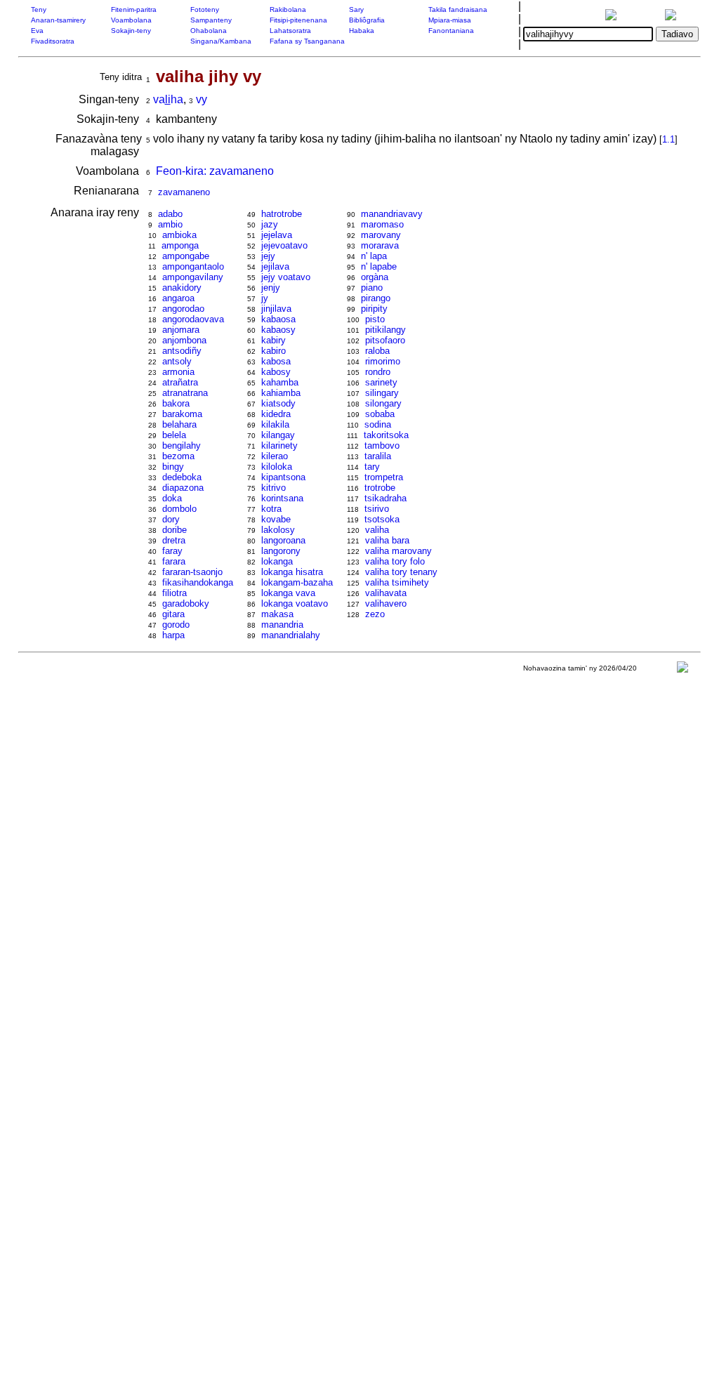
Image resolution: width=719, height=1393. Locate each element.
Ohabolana (208, 30)
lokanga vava (288, 593)
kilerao (274, 456)
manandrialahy (290, 635)
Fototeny (204, 9)
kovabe (276, 519)
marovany (381, 235)
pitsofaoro (385, 340)
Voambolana (131, 20)
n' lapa (374, 256)
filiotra (174, 593)
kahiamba (281, 393)
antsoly (177, 361)
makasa (277, 614)
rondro (377, 372)
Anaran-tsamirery (58, 20)
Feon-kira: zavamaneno (215, 171)
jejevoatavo (284, 245)
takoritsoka (386, 435)
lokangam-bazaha (297, 582)
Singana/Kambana (220, 41)
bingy (173, 466)
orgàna (374, 277)
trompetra (383, 477)
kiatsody (278, 403)
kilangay (278, 435)
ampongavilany (192, 277)
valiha (377, 529)
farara (173, 561)
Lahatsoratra (290, 30)
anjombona (184, 340)
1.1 (668, 139)
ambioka (179, 235)
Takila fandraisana (457, 9)
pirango (375, 298)
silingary (382, 393)
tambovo (382, 445)
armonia (178, 372)
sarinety (381, 382)
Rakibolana (288, 9)
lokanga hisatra (292, 572)
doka (172, 498)
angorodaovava (193, 319)
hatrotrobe (281, 214)
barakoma (182, 414)
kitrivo (273, 487)
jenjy (270, 287)
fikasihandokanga (197, 582)
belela (174, 435)
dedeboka (182, 477)
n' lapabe (379, 266)
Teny (38, 9)
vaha (168, 99)
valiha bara (387, 540)
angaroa (178, 298)
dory (171, 519)
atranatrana (185, 393)
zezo (375, 614)
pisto (375, 319)
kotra (271, 508)
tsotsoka (382, 519)
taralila (377, 456)
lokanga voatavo (294, 603)
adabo (170, 214)
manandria (282, 624)
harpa (173, 635)
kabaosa (278, 319)
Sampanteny (211, 20)
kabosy (276, 372)
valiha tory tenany (401, 572)
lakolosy (278, 529)
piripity (374, 308)
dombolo (179, 508)
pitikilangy (385, 329)
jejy (268, 256)
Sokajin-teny (131, 30)
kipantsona (283, 477)
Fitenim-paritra (134, 9)
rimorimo (382, 361)
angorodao (183, 308)
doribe (174, 529)
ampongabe (185, 256)
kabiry (273, 340)
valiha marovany (398, 551)
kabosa (276, 361)
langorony (281, 551)
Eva (37, 30)
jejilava (275, 266)
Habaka (361, 30)
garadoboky (185, 603)
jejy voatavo (285, 277)
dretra (173, 540)
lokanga (277, 561)
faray (172, 551)
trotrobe (379, 487)
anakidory (182, 287)
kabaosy (278, 329)
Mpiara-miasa (449, 20)
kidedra (276, 414)
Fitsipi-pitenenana (298, 20)
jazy (269, 224)
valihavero (386, 603)
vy (201, 99)
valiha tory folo (395, 561)
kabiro (273, 350)
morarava (380, 245)
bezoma (178, 456)
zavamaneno (184, 192)
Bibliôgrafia (367, 20)
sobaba (380, 414)
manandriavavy (392, 214)
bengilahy (181, 445)
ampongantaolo (193, 266)
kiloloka (276, 466)
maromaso (382, 224)
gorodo (176, 624)
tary (372, 466)
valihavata (386, 593)
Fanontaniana (451, 30)
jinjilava (276, 308)
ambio (170, 224)
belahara (179, 424)
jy (264, 298)
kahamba (279, 382)
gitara (173, 614)
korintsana (282, 498)
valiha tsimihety (397, 582)
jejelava (276, 235)
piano (372, 287)
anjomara (180, 329)
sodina (377, 424)
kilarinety (279, 445)
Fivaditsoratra (52, 41)
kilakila (275, 424)
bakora (176, 403)
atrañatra (180, 382)
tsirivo (376, 508)
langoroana (283, 540)
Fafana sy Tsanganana (307, 41)
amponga (180, 245)
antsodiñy (182, 350)
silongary (383, 403)
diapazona (183, 487)
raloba (377, 350)
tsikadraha (385, 498)
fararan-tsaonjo (192, 572)
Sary (356, 9)
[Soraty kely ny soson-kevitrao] (682, 670)
